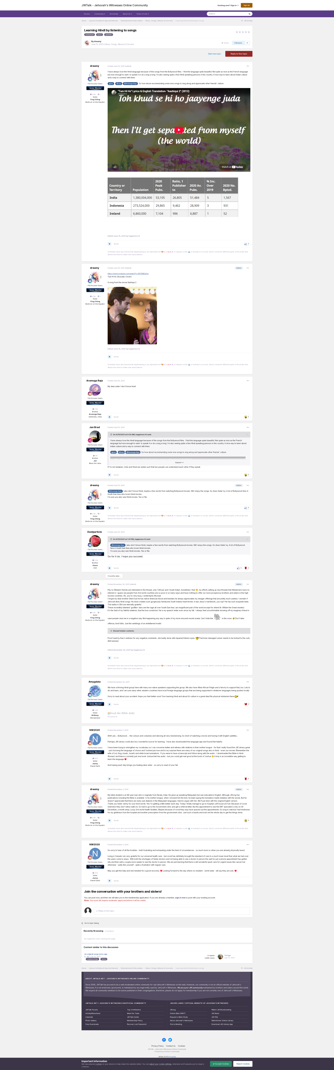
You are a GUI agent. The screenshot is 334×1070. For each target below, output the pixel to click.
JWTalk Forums (91, 1010)
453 (96, 758)
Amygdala (95, 681)
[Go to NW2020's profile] (95, 739)
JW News (215, 1013)
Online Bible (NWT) (177, 1013)
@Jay (119, 84)
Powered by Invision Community (167, 1051)
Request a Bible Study (179, 1017)
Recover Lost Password (136, 1024)
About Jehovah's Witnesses (181, 1021)
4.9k (94, 94)
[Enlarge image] (132, 315)
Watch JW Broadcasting (221, 1010)
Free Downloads (92, 1024)
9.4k (96, 560)
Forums (87, 14)
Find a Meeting (176, 1024)
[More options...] (247, 66)
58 (96, 456)
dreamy (97, 41)
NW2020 (94, 730)
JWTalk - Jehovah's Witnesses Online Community (115, 5)
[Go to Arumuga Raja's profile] (95, 390)
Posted (116, 66)
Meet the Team (133, 1013)
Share (226, 43)
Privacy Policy (157, 1046)
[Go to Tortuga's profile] (220, 956)
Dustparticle (94, 531)
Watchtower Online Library (222, 1021)
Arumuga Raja (94, 380)
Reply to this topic (239, 54)
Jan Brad (94, 427)
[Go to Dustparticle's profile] (95, 541)
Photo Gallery (90, 1021)
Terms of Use (142, 14)
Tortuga (227, 955)
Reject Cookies (243, 1064)
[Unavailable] (173, 185)
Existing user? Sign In (227, 5)
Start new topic (214, 54)
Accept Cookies (222, 1064)
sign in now (180, 898)
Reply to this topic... (106, 911)
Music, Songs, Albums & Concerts (119, 44)
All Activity (114, 14)
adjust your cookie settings (160, 1064)
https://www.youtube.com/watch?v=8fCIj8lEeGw (128, 273)
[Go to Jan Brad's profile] (95, 436)
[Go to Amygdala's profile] (95, 691)
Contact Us (170, 1046)
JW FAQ (214, 1017)
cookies (98, 1064)
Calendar (89, 1017)
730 (96, 409)
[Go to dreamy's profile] (87, 43)
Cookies (181, 1046)
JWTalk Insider (133, 1017)
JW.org (173, 1010)
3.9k (96, 710)
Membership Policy (134, 1021)
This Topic (239, 14)
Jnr (88, 957)
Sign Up (247, 5)
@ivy (111, 84)
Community (99, 14)
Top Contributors (134, 1010)
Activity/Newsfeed (92, 1013)
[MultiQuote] (109, 244)
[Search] (249, 14)
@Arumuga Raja (130, 84)
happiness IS (141, 434)
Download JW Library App (222, 1024)
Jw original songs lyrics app (95, 954)
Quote (116, 244)
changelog (172, 1057)
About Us (127, 14)
